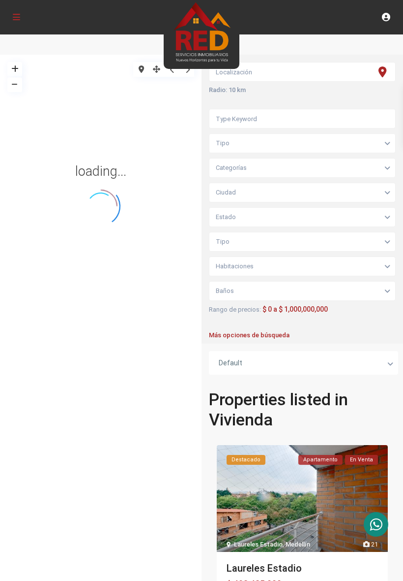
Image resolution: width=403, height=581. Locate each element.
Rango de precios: (235, 309)
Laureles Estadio (258, 544)
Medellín (298, 544)
